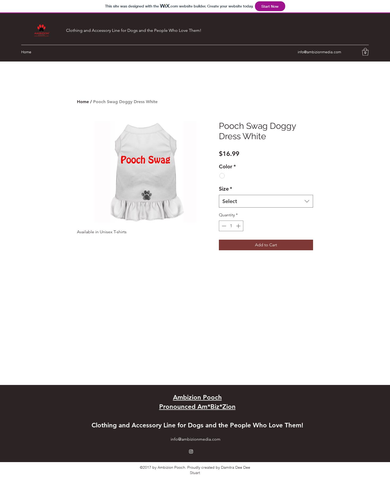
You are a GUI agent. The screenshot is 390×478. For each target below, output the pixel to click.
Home (83, 101)
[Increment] (238, 226)
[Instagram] (191, 451)
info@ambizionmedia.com (319, 52)
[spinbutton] (231, 226)
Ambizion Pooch (197, 397)
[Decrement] (223, 226)
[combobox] (266, 201)
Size (225, 189)
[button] (365, 52)
